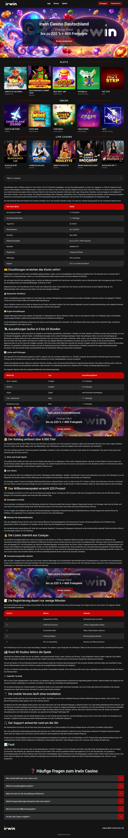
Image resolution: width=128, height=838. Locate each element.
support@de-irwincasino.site (113, 828)
